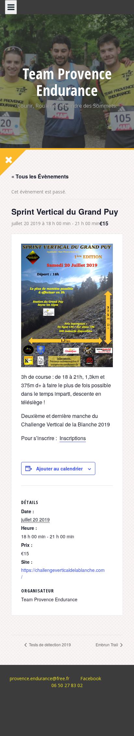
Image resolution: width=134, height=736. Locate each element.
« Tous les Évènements (40, 176)
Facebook (90, 678)
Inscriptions (73, 438)
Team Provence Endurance (67, 81)
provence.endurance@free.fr (39, 678)
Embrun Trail (107, 644)
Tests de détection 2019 (49, 644)
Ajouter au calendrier (59, 468)
